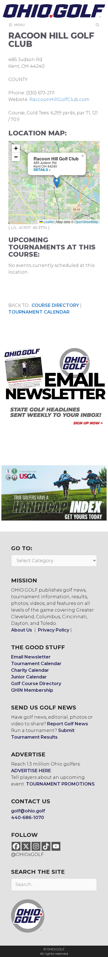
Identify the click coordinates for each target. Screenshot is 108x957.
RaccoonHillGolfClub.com (59, 99)
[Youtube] (56, 846)
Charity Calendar (30, 670)
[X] (26, 846)
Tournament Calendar (36, 663)
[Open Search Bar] (97, 24)
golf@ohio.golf (28, 811)
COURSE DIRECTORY (55, 305)
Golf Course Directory (36, 683)
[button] (56, 182)
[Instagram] (36, 846)
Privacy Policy (53, 630)
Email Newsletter (31, 657)
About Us (21, 630)
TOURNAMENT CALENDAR (39, 312)
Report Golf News (67, 723)
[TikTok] (46, 846)
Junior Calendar (29, 677)
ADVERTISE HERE (31, 770)
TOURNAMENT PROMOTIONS (60, 784)
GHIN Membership (32, 690)
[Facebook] (16, 846)
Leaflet (48, 221)
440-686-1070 (27, 817)
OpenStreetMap (86, 221)
